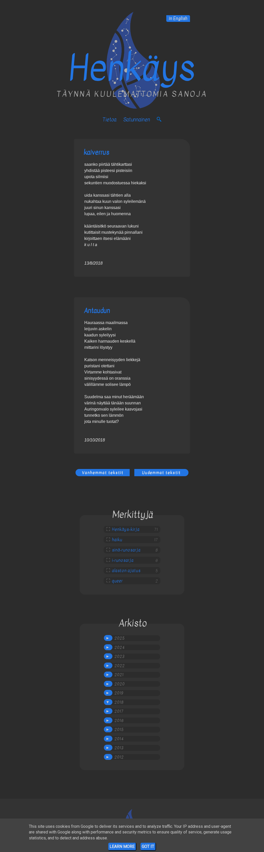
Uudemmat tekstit (161, 472)
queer (117, 581)
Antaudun (97, 310)
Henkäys (131, 68)
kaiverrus (96, 152)
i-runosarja (123, 560)
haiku (117, 540)
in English (178, 18)
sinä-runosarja (126, 550)
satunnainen (136, 119)
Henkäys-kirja (125, 529)
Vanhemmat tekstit (102, 472)
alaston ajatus (126, 571)
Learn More (122, 846)
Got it (148, 846)
